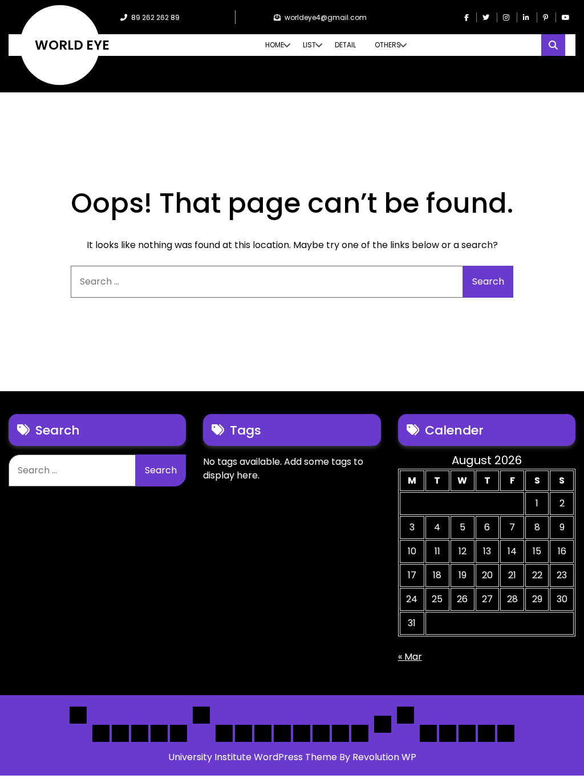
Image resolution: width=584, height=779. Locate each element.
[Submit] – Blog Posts (486, 733)
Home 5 (178, 733)
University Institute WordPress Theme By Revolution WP (292, 757)
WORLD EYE (72, 45)
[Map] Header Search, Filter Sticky (340, 733)
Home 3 (139, 733)
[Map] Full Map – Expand (359, 733)
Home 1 (101, 733)
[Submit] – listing (505, 733)
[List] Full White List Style (243, 733)
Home (274, 45)
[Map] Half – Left (321, 733)
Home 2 (120, 733)
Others (388, 45)
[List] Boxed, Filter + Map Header (224, 733)
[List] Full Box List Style (262, 733)
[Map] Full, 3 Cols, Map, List (301, 733)
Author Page (428, 733)
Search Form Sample (467, 733)
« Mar (410, 656)
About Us (447, 733)
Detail (345, 45)
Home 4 (159, 733)
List (309, 45)
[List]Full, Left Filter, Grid (282, 733)
